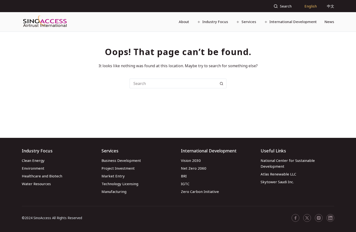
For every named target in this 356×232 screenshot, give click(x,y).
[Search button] (221, 83)
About (184, 21)
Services (248, 21)
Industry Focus (215, 21)
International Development (293, 21)
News (329, 21)
